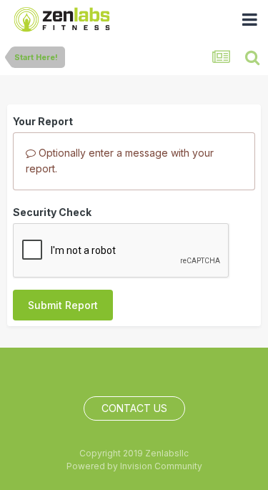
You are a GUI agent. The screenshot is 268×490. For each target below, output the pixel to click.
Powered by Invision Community (134, 466)
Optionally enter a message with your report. (120, 161)
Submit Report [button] (63, 305)
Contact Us (134, 408)
